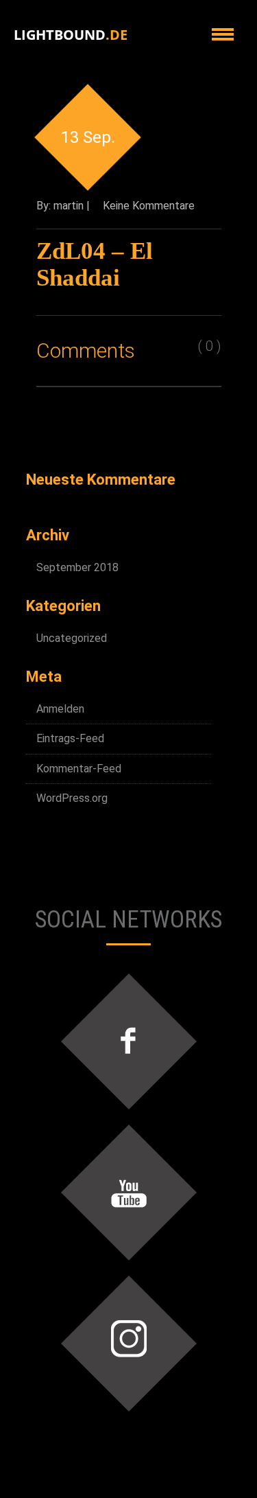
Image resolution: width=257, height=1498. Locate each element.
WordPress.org (72, 798)
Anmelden (60, 708)
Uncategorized (71, 638)
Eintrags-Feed (70, 738)
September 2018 (77, 567)
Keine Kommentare (149, 205)
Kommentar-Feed (78, 768)
